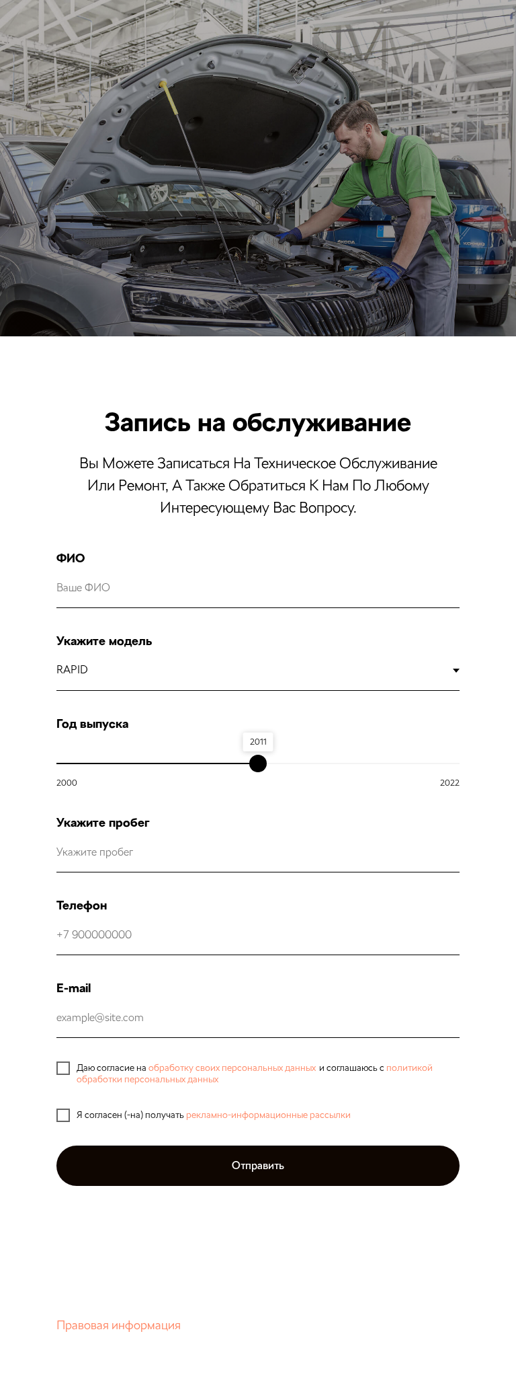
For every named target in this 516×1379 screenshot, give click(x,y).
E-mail (73, 988)
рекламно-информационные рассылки (268, 1114)
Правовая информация (118, 1325)
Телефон (81, 905)
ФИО (70, 558)
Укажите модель (104, 641)
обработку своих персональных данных (232, 1067)
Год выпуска (92, 723)
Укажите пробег (102, 822)
